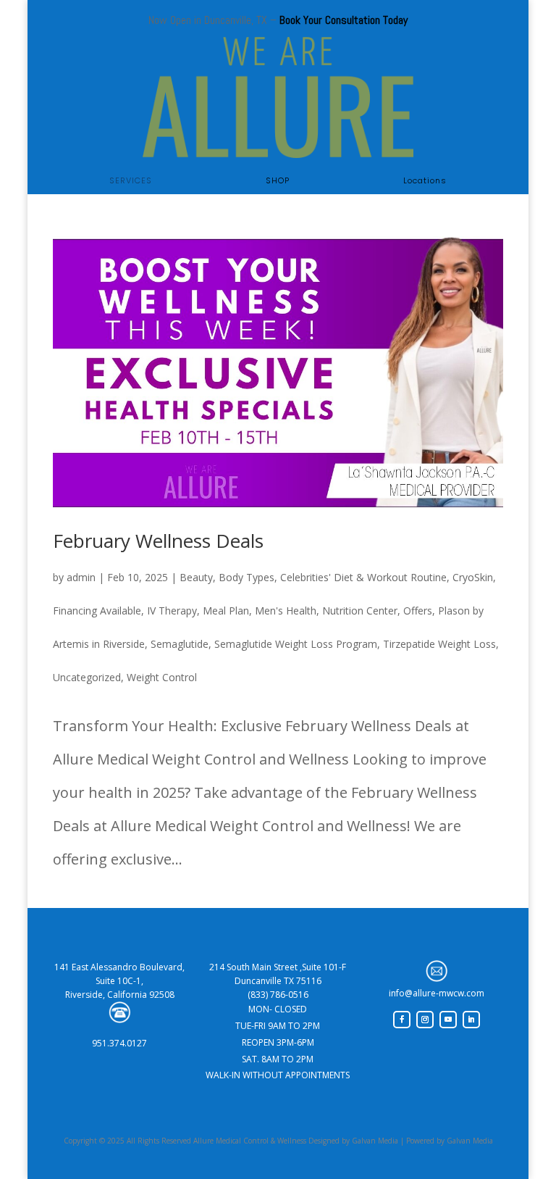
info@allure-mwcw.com (436, 993)
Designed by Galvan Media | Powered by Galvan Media (399, 1141)
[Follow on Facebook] (401, 1019)
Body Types (246, 577)
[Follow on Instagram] (425, 1019)
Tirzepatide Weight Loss (439, 644)
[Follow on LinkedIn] (471, 1019)
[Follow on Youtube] (448, 1019)
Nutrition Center (359, 610)
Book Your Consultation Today (343, 20)
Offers (417, 610)
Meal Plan (226, 610)
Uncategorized (87, 677)
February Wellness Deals (158, 541)
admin (81, 577)
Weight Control (162, 677)
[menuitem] (130, 181)
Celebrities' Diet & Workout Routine (363, 577)
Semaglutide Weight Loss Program (295, 644)
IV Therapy (172, 610)
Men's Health (285, 610)
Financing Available (97, 610)
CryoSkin (472, 577)
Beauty (196, 577)
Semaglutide (179, 644)
